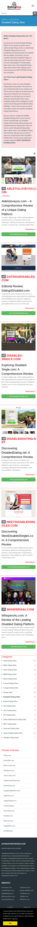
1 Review (6, 196)
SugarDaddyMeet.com (12, 791)
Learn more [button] (15, 918)
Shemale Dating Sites (11, 728)
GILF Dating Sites (9, 710)
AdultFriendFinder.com (12, 780)
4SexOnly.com (9, 811)
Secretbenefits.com (8, 899)
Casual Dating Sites (10, 683)
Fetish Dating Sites (10, 701)
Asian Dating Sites (10, 670)
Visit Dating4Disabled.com (18, 313)
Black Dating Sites (10, 679)
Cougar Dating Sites (10, 688)
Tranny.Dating (9, 806)
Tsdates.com (24, 896)
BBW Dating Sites (10, 674)
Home (4, 19)
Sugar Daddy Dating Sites (12, 733)
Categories (14, 20)
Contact (10, 907)
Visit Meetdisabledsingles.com (18, 567)
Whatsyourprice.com (8, 896)
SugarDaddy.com (10, 801)
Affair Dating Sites (9, 665)
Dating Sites (7, 692)
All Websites (8, 831)
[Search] (35, 13)
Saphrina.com (9, 796)
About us (27, 907)
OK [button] (10, 923)
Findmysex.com (7, 887)
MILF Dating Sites (9, 724)
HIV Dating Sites (9, 715)
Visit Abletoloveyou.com (18, 234)
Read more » (30, 229)
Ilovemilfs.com (9, 760)
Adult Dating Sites (9, 661)
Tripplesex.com (25, 893)
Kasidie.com (8, 816)
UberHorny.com (9, 786)
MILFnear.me (8, 821)
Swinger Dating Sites (11, 737)
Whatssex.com (9, 770)
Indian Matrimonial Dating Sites (14, 719)
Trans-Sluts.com (9, 775)
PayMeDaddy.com (7, 893)
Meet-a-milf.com (9, 765)
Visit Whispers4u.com (18, 647)
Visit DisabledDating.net (18, 479)
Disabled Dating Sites (11, 697)
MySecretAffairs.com (27, 890)
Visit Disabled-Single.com (18, 396)
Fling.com (7, 755)
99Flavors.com (25, 899)
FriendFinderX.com (8, 890)
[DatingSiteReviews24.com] (14, 5)
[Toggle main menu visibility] (32, 5)
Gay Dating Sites (9, 706)
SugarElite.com (9, 826)
